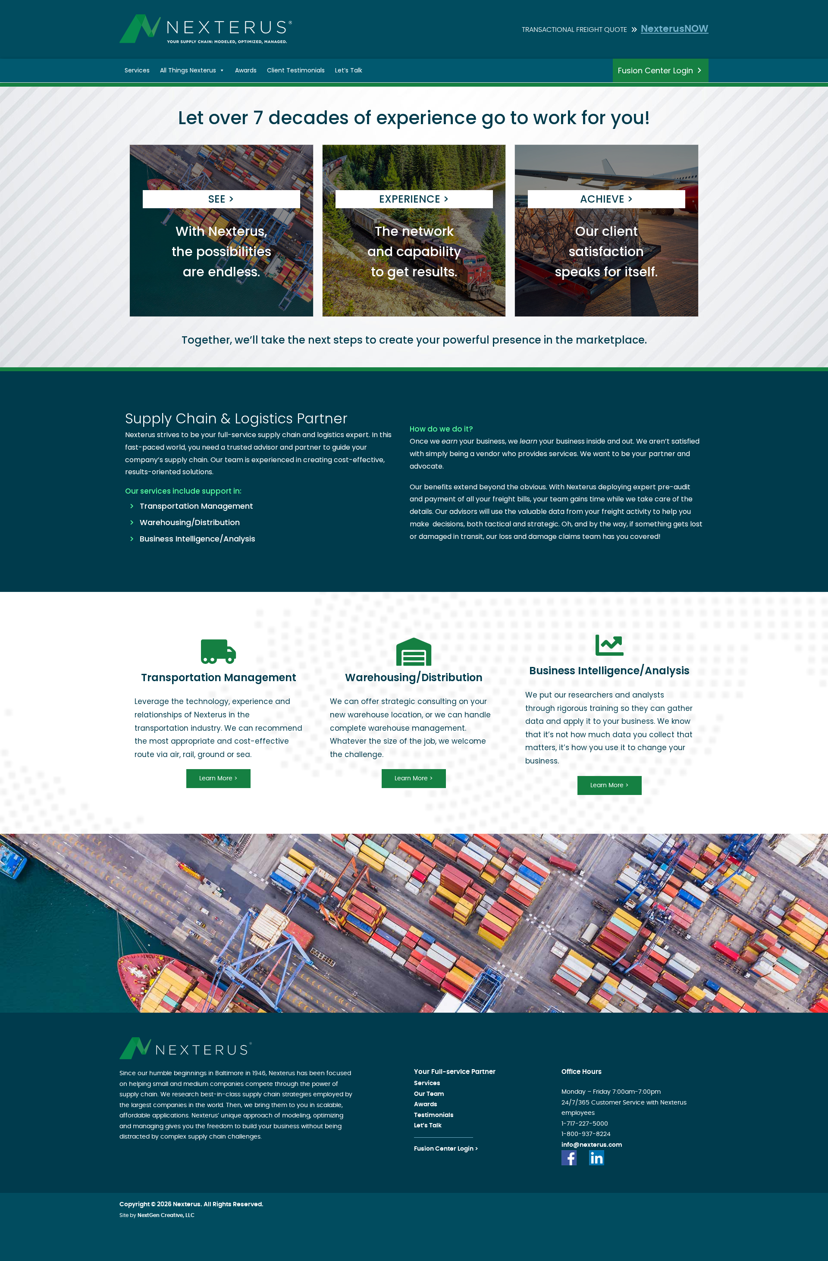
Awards (246, 70)
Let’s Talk (348, 70)
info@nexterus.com (591, 1145)
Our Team (429, 1094)
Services (137, 70)
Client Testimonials (296, 70)
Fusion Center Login (655, 70)
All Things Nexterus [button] (188, 70)
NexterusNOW (675, 29)
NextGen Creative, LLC (166, 1215)
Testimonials (434, 1115)
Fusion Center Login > (446, 1149)
